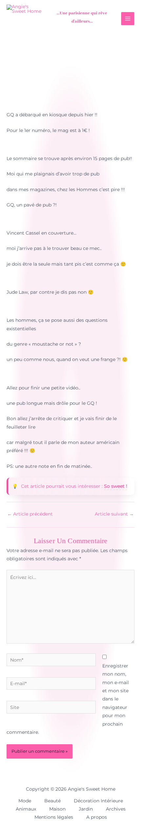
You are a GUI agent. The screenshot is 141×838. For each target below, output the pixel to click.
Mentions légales (53, 817)
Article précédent (30, 514)
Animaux (26, 809)
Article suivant (114, 514)
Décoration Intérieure (98, 800)
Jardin (86, 809)
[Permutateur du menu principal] (127, 18)
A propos (96, 817)
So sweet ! (115, 486)
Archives (116, 809)
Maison (57, 809)
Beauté (52, 800)
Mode (24, 800)
